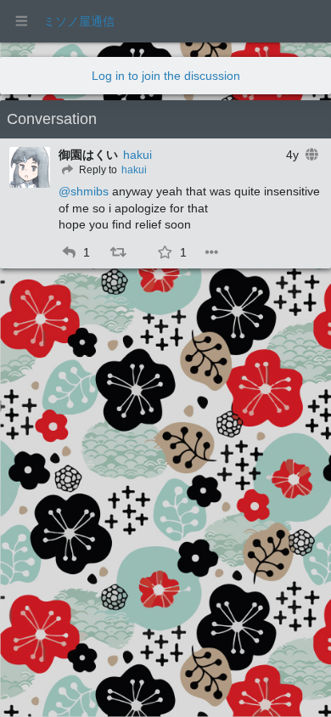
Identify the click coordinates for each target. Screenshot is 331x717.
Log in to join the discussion (166, 75)
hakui (137, 154)
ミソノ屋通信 (79, 21)
